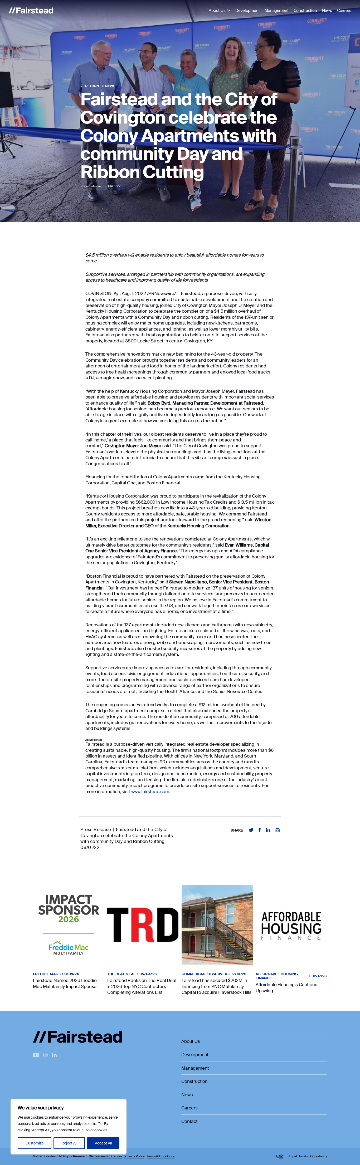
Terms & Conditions (161, 1156)
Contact (189, 1121)
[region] (69, 1126)
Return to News (99, 86)
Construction (305, 10)
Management (277, 10)
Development (247, 10)
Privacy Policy (134, 1156)
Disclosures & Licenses (105, 1156)
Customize (35, 1143)
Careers (344, 10)
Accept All (103, 1143)
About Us (217, 10)
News (327, 10)
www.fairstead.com (150, 791)
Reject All (69, 1143)
